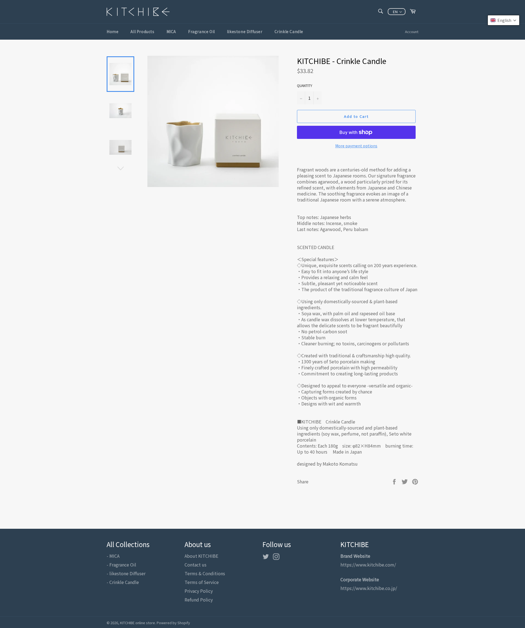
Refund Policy (199, 599)
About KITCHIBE (201, 556)
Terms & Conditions (205, 573)
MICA (171, 31)
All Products (142, 31)
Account (411, 31)
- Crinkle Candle (123, 582)
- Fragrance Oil (121, 564)
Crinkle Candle (289, 31)
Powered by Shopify (173, 622)
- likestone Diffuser (126, 573)
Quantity (304, 85)
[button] (503, 20)
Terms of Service (202, 582)
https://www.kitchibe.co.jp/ (368, 588)
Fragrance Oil (201, 31)
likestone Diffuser (244, 31)
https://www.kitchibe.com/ (368, 564)
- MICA (113, 556)
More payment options (356, 145)
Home (112, 31)
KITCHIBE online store (137, 622)
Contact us (195, 564)
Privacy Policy (199, 591)
